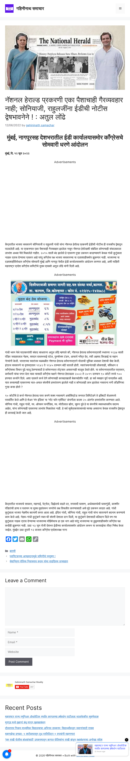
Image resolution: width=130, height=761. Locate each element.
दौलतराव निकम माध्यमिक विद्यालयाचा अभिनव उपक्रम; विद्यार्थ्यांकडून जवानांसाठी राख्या (49, 728)
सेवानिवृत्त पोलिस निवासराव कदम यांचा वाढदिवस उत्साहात (39, 561)
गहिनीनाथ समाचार (30, 8)
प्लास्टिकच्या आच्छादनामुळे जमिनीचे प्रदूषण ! (33, 556)
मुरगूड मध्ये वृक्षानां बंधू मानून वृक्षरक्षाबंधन (25, 722)
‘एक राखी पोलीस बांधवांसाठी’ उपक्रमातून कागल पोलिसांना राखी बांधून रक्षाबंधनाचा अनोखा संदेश (53, 739)
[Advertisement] (65, 203)
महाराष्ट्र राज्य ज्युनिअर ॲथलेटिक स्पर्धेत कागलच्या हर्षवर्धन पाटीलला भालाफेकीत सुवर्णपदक (52, 716)
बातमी (13, 551)
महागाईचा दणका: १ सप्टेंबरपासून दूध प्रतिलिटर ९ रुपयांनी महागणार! (40, 734)
